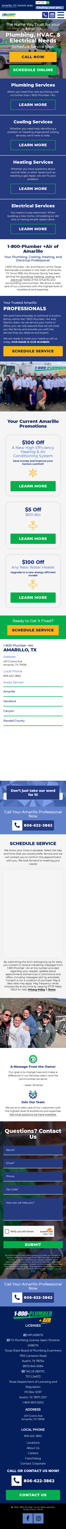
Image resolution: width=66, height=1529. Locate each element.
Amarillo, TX (9, 5)
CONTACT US (33, 1495)
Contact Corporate (33, 1463)
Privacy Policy (36, 989)
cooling (49, 276)
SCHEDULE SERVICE (33, 351)
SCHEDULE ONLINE (33, 70)
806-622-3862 (12, 675)
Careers (33, 1453)
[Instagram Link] (38, 1518)
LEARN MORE (33, 104)
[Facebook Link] (28, 1518)
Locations (33, 1442)
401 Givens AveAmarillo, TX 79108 (14, 663)
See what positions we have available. (33, 1114)
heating (39, 276)
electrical (16, 279)
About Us (33, 1448)
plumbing (26, 276)
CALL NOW (33, 57)
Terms (52, 989)
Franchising (33, 1458)
